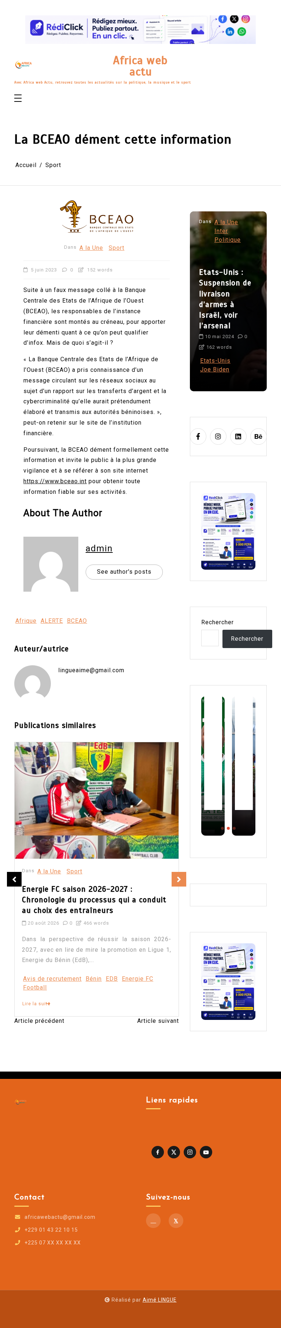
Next (179, 879)
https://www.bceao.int (55, 481)
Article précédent (39, 1020)
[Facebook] (153, 1220)
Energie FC (137, 978)
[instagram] (218, 436)
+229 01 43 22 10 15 (51, 1230)
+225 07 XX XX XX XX (53, 1243)
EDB (112, 978)
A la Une (91, 247)
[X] (176, 1220)
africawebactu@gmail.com (60, 1217)
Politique (227, 239)
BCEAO (77, 620)
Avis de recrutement (52, 978)
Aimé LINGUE (160, 1300)
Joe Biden (214, 369)
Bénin (94, 978)
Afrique (26, 620)
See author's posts (124, 571)
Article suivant (158, 1020)
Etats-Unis (215, 360)
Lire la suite (36, 1003)
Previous (14, 879)
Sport (116, 247)
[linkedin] (238, 436)
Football (35, 987)
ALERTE (52, 620)
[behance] (258, 436)
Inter (221, 231)
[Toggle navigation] (18, 99)
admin (99, 548)
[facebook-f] (198, 436)
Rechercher (217, 622)
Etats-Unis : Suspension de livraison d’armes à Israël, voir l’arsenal (225, 298)
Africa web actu (140, 66)
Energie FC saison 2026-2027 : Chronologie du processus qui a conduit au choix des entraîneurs (94, 899)
